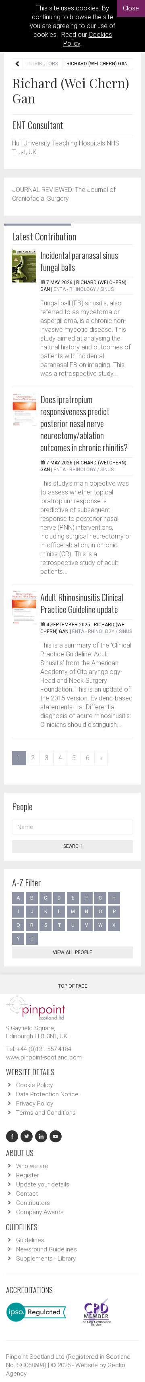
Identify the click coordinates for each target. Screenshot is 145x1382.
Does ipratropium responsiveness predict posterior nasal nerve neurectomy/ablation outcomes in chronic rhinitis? (84, 423)
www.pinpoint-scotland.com (44, 1057)
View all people (72, 952)
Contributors (40, 64)
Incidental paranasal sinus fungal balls (79, 260)
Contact (27, 1193)
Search (72, 846)
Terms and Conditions (46, 1112)
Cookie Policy (34, 1085)
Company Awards (40, 1212)
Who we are (32, 1166)
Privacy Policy (34, 1103)
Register (27, 1175)
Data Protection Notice (47, 1094)
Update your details (42, 1184)
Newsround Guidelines (46, 1249)
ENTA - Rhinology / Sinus (84, 289)
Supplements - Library (46, 1258)
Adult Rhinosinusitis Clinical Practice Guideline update (81, 603)
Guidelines (30, 1240)
